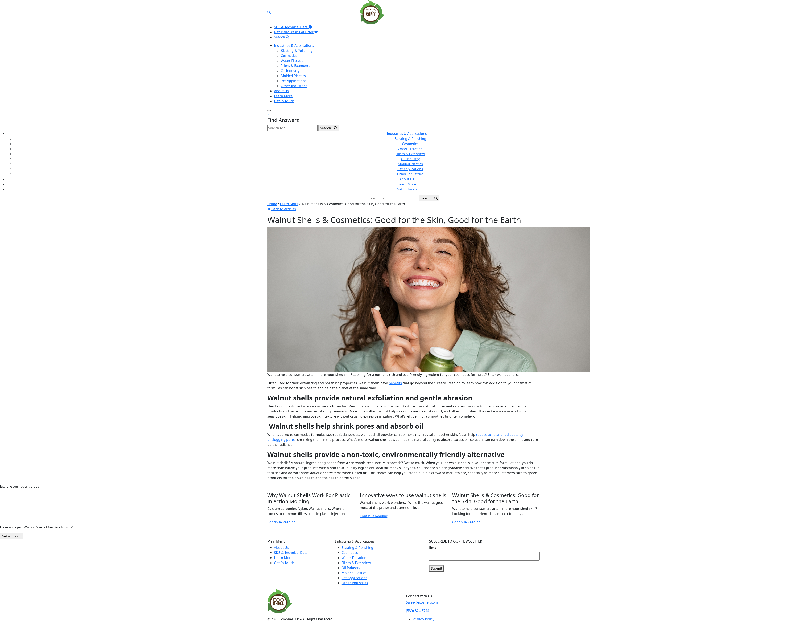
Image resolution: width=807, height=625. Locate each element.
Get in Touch (12, 536)
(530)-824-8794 (417, 610)
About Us (281, 91)
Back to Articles (283, 209)
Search (280, 37)
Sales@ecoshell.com (422, 602)
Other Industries (294, 86)
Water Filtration (293, 60)
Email (434, 547)
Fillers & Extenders (295, 65)
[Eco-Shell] (372, 11)
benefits (395, 383)
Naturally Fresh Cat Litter (294, 32)
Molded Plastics (293, 75)
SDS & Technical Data (291, 27)
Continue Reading (281, 522)
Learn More (283, 96)
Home (272, 204)
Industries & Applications (294, 45)
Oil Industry (290, 70)
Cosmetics (289, 55)
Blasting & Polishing (297, 50)
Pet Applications (293, 80)
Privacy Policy (423, 619)
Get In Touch (284, 101)
